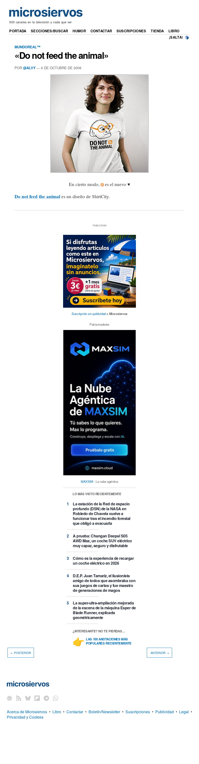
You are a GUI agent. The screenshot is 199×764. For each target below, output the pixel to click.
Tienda (157, 30)
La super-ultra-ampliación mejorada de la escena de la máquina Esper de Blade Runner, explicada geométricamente (104, 610)
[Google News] (9, 698)
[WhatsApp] (55, 698)
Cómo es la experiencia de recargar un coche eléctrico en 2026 (103, 560)
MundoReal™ (27, 46)
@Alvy (29, 67)
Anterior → (159, 653)
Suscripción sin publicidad (89, 313)
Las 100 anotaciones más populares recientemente (109, 641)
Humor (79, 30)
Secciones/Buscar (49, 30)
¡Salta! (176, 37)
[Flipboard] (37, 698)
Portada (17, 30)
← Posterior (20, 653)
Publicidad (164, 711)
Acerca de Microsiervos (27, 711)
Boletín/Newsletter (104, 711)
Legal (184, 711)
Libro (173, 30)
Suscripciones (131, 30)
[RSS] (18, 698)
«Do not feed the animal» (61, 55)
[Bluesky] (28, 698)
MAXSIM (87, 481)
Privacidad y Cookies (25, 717)
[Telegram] (46, 698)
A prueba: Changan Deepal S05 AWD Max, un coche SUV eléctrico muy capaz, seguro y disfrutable (102, 540)
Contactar (101, 30)
